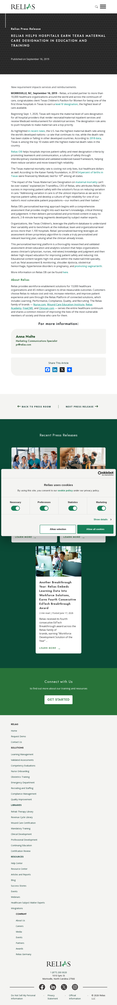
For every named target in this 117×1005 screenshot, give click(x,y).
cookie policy (65, 490)
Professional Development (24, 839)
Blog (13, 880)
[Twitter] (62, 369)
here (65, 272)
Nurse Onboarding (20, 771)
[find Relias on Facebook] (42, 986)
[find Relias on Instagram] (75, 986)
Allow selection (58, 529)
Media (19, 931)
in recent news (36, 131)
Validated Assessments (22, 760)
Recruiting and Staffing (22, 788)
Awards (19, 948)
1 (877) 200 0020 (58, 972)
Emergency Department (23, 782)
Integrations (17, 908)
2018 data (95, 138)
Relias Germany (23, 954)
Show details (101, 519)
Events (14, 891)
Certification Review (20, 851)
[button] (102, 6)
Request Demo (18, 736)
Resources (17, 856)
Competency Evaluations (23, 765)
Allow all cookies (95, 529)
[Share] (69, 369)
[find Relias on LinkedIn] (53, 986)
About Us (20, 920)
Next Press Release (80, 406)
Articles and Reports (21, 874)
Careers (19, 926)
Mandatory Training (20, 828)
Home (14, 730)
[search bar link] (96, 6)
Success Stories (18, 885)
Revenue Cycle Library (22, 817)
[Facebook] (47, 369)
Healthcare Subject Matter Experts (28, 902)
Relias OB (16, 151)
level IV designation (66, 104)
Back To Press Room (36, 406)
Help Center (17, 863)
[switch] (44, 508)
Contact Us (16, 742)
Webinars (15, 897)
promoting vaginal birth (88, 266)
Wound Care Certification (23, 822)
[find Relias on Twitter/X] (64, 986)
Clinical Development (21, 834)
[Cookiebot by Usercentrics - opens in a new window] (100, 473)
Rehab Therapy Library (22, 811)
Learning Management (22, 754)
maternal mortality (86, 182)
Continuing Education (21, 845)
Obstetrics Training (20, 776)
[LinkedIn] (54, 369)
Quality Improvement (21, 799)
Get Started (58, 699)
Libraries (16, 805)
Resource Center (19, 868)
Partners (20, 943)
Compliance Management (23, 793)
